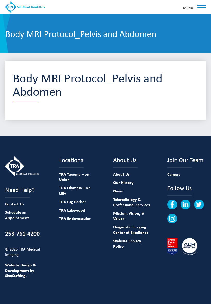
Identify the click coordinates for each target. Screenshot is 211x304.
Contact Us (14, 204)
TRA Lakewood (72, 210)
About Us (121, 174)
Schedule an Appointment (17, 214)
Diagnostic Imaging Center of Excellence (130, 229)
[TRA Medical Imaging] (25, 7)
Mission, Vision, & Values (128, 215)
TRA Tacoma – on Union (74, 176)
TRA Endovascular (75, 218)
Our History (123, 182)
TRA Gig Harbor (72, 201)
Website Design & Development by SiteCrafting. (20, 270)
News (118, 191)
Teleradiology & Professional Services (131, 202)
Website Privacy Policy (127, 243)
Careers (173, 174)
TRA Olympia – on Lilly (75, 190)
